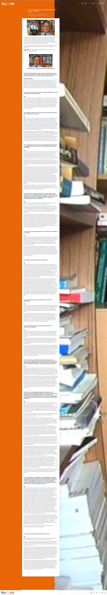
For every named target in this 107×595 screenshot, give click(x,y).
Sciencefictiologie (34, 0)
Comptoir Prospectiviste (53, 0)
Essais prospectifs (16, 0)
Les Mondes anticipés (43, 0)
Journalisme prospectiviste (6, 0)
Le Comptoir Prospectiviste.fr (41, 68)
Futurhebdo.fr (51, 68)
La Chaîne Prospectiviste (25, 0)
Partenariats (101, 3)
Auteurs (93, 3)
